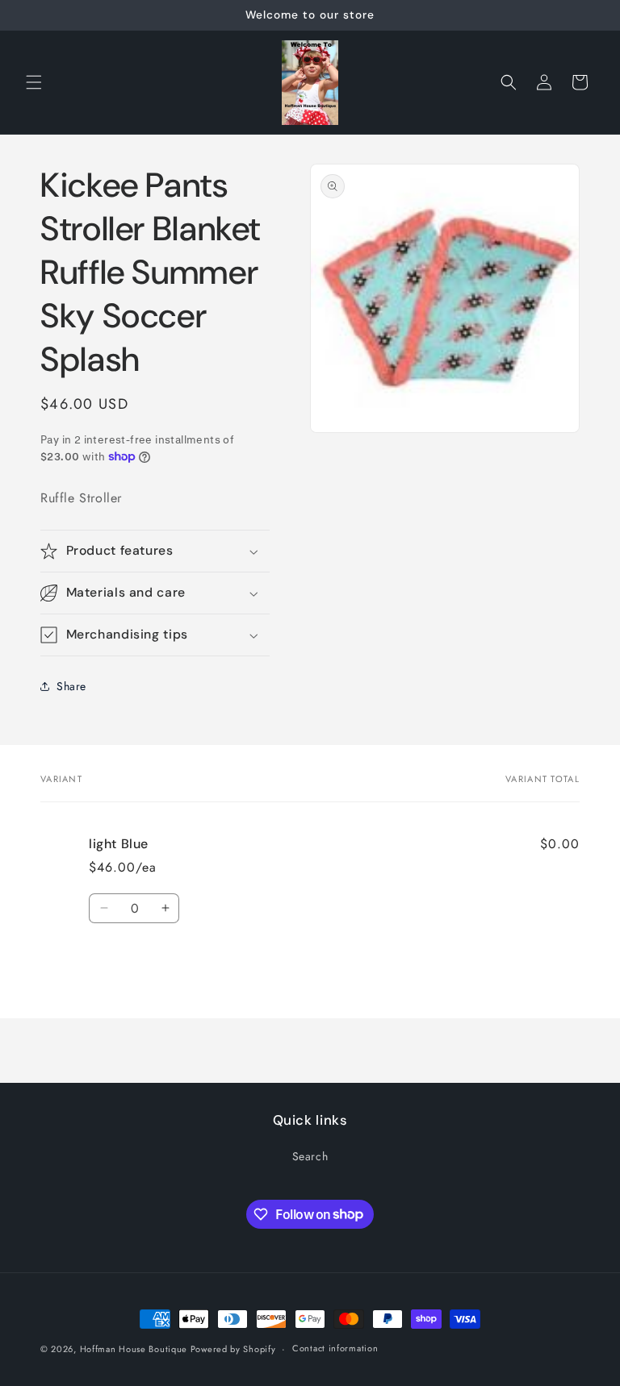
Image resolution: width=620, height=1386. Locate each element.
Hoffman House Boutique (135, 1348)
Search (310, 1156)
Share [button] (71, 686)
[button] (34, 82)
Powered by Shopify (233, 1348)
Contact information (335, 1348)
